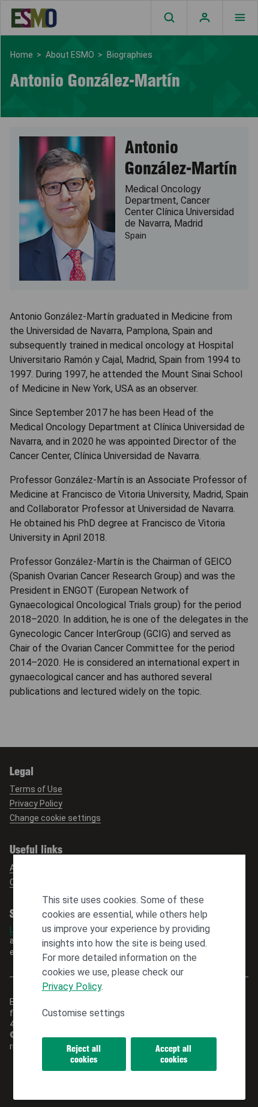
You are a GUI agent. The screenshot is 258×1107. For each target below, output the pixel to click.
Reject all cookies (84, 1054)
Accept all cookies (173, 1054)
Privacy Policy (71, 986)
